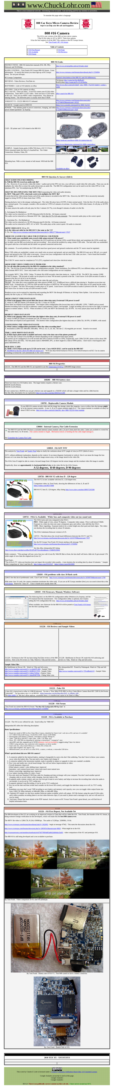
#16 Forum (32, 54)
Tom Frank (20, 451)
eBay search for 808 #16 (64, 94)
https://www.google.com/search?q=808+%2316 (73, 105)
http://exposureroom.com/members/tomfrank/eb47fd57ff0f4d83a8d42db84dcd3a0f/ (34, 832)
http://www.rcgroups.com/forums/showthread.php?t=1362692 (26, 824)
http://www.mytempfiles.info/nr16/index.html (72, 66)
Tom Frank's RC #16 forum (58, 42)
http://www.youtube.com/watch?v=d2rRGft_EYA (22, 671)
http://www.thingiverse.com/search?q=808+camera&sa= (76, 144)
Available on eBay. (63, 169)
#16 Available (33, 52)
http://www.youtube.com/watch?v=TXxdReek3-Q (77, 671)
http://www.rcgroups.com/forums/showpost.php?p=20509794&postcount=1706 (77, 577)
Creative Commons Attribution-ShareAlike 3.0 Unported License (74, 1072)
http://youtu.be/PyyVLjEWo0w (76, 82)
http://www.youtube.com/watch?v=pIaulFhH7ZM (22, 675)
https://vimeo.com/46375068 (44, 486)
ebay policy (12, 695)
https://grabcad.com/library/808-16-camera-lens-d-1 (74, 140)
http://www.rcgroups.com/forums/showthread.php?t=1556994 (78, 72)
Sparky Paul (32, 451)
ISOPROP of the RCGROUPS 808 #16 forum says (25, 351)
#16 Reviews (62, 52)
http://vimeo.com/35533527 (43, 564)
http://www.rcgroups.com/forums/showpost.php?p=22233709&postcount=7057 (62, 538)
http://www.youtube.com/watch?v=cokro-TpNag (22, 673)
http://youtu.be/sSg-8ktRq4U (74, 80)
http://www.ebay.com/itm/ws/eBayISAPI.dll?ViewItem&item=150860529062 (32, 550)
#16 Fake (61, 50)
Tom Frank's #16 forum (82, 604)
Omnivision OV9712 (56, 367)
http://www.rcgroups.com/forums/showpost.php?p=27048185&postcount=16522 (73, 101)
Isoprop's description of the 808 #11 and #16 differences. (76, 77)
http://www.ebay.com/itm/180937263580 (80, 490)
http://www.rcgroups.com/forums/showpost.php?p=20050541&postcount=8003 (33, 828)
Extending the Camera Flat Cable (19, 438)
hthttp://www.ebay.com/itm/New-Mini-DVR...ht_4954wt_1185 (59, 693)
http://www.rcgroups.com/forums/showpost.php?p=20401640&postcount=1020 (73, 109)
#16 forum (9, 584)
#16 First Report (34, 50)
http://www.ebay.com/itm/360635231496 (50, 393)
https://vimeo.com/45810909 (64, 564)
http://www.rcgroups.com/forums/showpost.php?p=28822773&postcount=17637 (41, 232)
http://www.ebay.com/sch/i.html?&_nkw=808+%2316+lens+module (60, 410)
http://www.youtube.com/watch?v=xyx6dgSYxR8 (22, 669)
